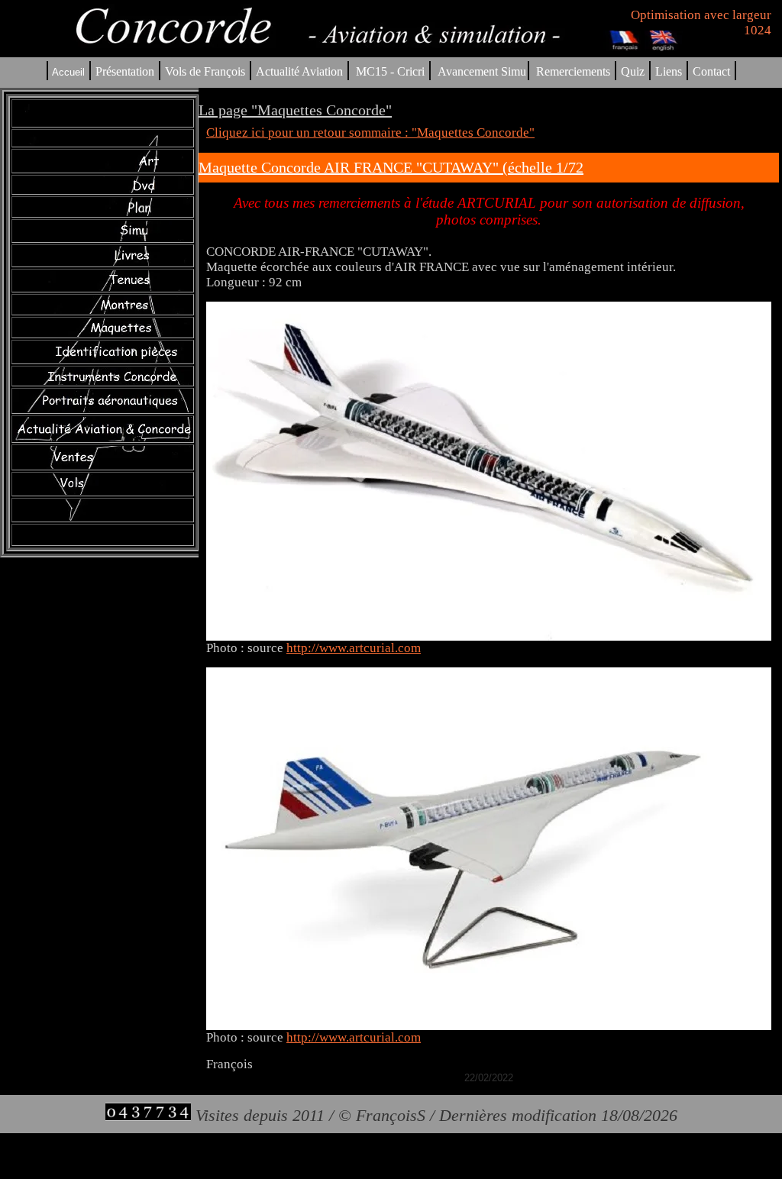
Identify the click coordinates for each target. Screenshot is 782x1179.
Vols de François (203, 71)
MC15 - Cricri (390, 71)
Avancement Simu (482, 71)
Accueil (68, 72)
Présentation (124, 71)
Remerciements (573, 71)
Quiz (633, 71)
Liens (668, 71)
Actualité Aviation (301, 71)
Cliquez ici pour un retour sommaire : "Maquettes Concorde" (370, 132)
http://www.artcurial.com (353, 648)
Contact (711, 71)
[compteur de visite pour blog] (148, 1115)
